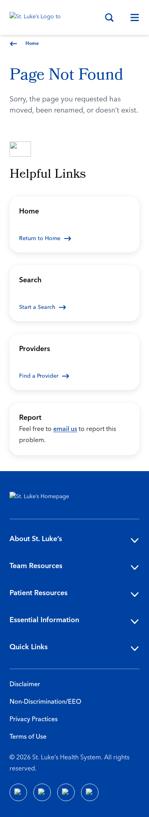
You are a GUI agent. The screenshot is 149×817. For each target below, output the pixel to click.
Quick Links (29, 647)
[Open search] (109, 17)
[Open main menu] (131, 17)
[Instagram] (90, 792)
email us (65, 429)
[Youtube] (66, 792)
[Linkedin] (42, 792)
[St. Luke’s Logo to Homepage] (39, 17)
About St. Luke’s (36, 539)
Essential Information (44, 620)
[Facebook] (18, 792)
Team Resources (36, 566)
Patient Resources (39, 593)
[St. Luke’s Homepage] (43, 498)
